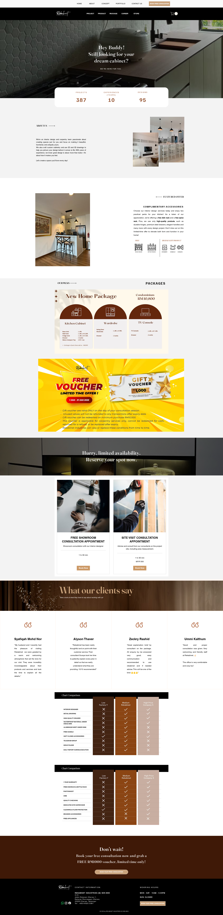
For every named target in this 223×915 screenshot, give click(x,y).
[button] (175, 13)
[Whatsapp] (62, 903)
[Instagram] (66, 903)
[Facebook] (69, 903)
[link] (83, 539)
